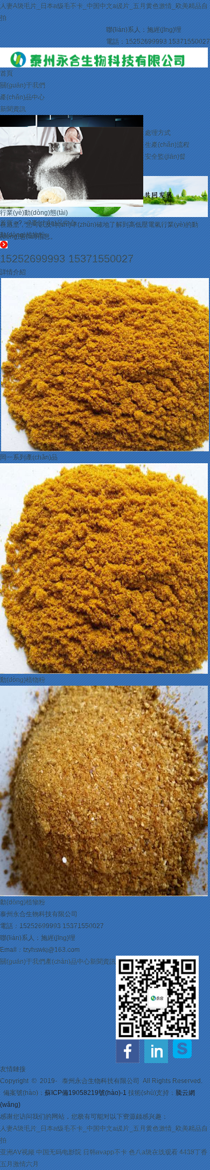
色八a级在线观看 (153, 1152)
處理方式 (158, 133)
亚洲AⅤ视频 (17, 1152)
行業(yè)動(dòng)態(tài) (34, 213)
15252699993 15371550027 (67, 259)
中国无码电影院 (58, 1152)
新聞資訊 (13, 109)
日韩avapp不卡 (105, 1152)
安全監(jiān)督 (165, 156)
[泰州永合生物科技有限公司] (104, 53)
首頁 (6, 73)
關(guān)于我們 (22, 85)
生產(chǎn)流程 (167, 144)
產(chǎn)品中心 (22, 97)
